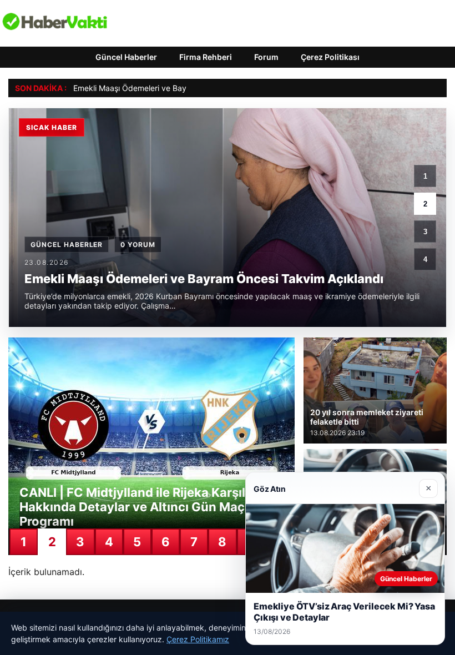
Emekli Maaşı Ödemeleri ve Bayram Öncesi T (154, 88)
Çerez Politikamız (197, 639)
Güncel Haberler (126, 57)
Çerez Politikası (330, 57)
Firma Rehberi (205, 57)
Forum (266, 57)
